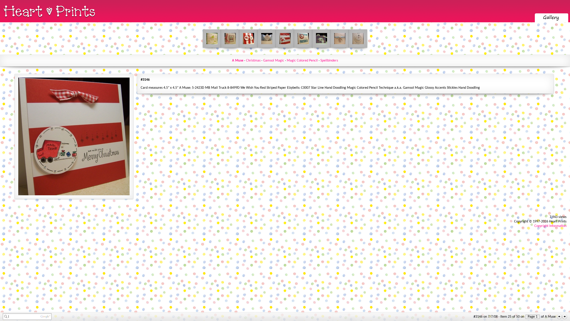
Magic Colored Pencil (302, 60)
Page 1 (532, 317)
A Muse (237, 60)
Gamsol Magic (273, 60)
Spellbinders (329, 60)
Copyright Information (550, 226)
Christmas (253, 60)
